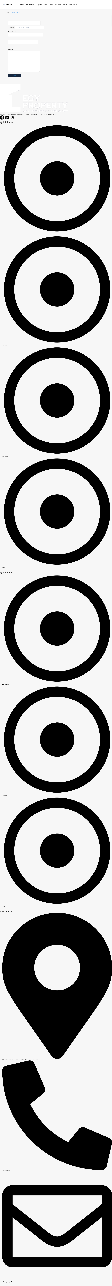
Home (22, 4)
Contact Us (73, 4)
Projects (39, 4)
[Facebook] (2, 117)
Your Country (11, 27)
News (65, 4)
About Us (58, 4)
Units (45, 4)
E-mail (10, 39)
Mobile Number (12, 32)
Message (10, 49)
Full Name (10, 20)
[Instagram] (11, 117)
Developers (30, 4)
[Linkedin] (7, 117)
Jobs (51, 4)
